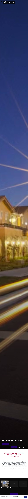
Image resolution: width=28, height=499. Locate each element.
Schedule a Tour (14, 447)
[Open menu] (1, 1)
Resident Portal (24, 447)
